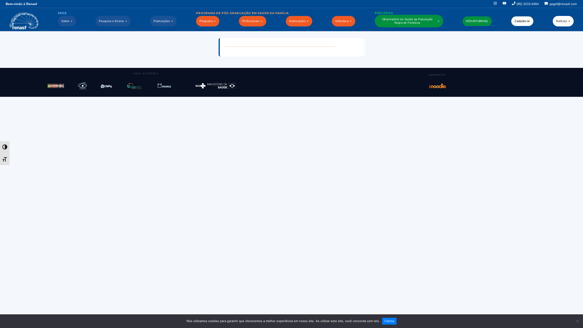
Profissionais (251, 21)
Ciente (389, 321)
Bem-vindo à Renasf (21, 4)
